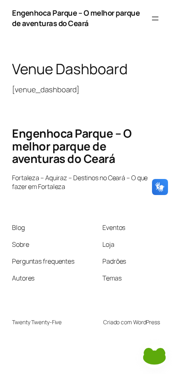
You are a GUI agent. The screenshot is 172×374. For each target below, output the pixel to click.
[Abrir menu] (155, 18)
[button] (154, 356)
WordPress (146, 322)
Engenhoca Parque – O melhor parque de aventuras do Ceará (76, 18)
